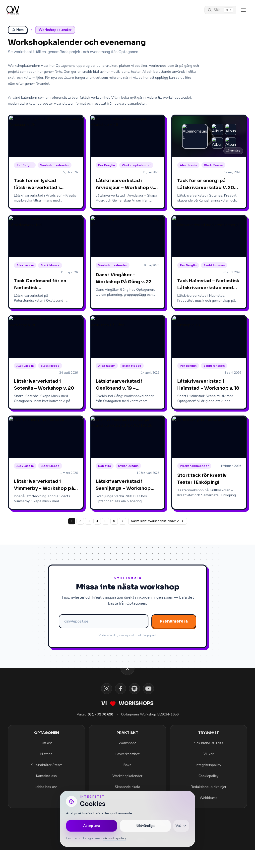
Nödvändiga (145, 825)
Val (178, 825)
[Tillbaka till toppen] (127, 668)
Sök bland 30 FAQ (208, 743)
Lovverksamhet (127, 754)
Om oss (47, 743)
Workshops (127, 743)
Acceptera (91, 825)
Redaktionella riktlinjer (208, 786)
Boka (127, 765)
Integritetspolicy (208, 765)
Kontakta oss (46, 776)
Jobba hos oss (46, 786)
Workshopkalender (127, 776)
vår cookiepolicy (114, 838)
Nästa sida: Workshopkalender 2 (155, 521)
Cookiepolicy (208, 776)
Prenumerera (174, 621)
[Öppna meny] (243, 9)
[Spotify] (134, 688)
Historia (46, 754)
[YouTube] (148, 688)
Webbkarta (208, 797)
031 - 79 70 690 (100, 714)
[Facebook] (120, 688)
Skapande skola (127, 786)
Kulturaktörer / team (47, 765)
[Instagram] (106, 688)
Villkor (208, 754)
